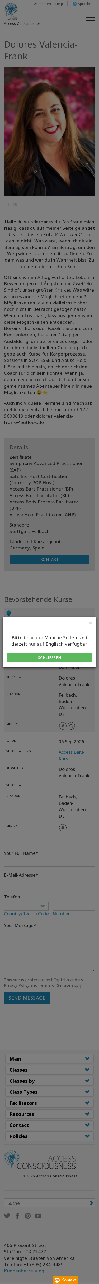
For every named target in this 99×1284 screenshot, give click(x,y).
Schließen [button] (49, 657)
